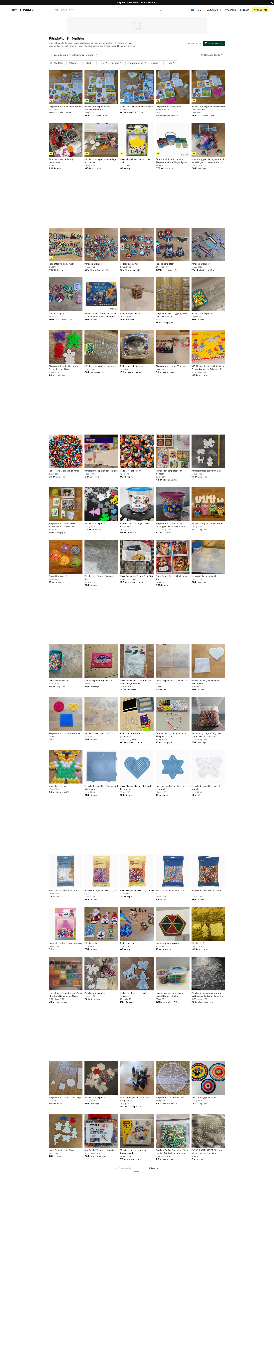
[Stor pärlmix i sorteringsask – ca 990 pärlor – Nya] (173, 714)
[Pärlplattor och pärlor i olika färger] (65, 1078)
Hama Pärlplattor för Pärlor (61, 1150)
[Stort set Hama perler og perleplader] (65, 140)
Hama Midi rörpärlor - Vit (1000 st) (65, 890)
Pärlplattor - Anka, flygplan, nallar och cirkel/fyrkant (172, 315)
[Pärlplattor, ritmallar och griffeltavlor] (137, 714)
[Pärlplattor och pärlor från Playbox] (101, 451)
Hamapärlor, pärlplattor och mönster (169, 472)
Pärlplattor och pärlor (202, 313)
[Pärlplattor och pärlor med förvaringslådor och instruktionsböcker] (101, 87)
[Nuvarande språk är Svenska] (192, 9)
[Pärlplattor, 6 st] (208, 924)
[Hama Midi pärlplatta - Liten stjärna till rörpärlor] (173, 767)
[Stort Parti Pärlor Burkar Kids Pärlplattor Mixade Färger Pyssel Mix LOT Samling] (173, 140)
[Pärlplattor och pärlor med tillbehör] (65, 87)
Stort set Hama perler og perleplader (61, 161)
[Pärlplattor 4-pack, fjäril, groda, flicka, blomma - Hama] (65, 347)
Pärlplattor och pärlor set (132, 366)
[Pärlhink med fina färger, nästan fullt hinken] (137, 504)
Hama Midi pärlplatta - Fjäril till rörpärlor (206, 787)
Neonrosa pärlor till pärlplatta (98, 680)
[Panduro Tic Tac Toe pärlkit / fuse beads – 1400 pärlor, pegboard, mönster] (173, 1131)
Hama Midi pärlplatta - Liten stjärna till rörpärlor (172, 787)
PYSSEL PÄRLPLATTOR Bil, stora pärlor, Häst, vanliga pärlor (207, 1151)
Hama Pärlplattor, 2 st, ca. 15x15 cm (171, 682)
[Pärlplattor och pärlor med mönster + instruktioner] (208, 87)
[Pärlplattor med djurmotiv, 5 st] (208, 451)
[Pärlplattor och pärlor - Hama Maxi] (101, 347)
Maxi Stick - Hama (57, 786)
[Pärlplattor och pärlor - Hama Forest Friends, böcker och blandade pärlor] (65, 504)
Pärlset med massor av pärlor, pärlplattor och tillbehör (170, 994)
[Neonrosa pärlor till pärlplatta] (101, 661)
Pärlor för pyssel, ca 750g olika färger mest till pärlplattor (206, 735)
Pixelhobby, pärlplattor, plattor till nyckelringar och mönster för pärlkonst (208, 161)
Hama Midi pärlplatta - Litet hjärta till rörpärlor (136, 787)
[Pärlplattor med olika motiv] (65, 244)
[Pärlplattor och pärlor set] (137, 347)
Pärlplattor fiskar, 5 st (59, 576)
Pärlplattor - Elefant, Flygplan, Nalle (98, 577)
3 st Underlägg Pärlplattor (204, 1097)
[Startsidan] (27, 9)
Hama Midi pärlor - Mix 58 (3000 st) (207, 892)
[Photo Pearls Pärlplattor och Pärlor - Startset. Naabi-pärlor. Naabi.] (65, 973)
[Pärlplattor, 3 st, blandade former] (65, 714)
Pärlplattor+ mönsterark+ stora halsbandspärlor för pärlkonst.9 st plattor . (208, 994)
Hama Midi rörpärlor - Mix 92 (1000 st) (100, 892)
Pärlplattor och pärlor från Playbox (101, 471)
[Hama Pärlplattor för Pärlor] (65, 1131)
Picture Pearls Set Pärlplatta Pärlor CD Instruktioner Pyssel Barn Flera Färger (101, 315)
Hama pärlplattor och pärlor (205, 576)
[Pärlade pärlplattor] (101, 244)
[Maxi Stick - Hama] (65, 767)
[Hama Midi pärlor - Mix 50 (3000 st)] (173, 871)
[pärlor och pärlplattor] (137, 294)
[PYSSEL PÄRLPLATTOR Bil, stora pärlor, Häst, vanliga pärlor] (208, 1131)
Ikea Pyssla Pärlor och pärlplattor (100, 1150)
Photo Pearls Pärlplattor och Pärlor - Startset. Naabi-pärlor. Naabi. (65, 994)
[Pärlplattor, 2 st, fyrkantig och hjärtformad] (208, 661)
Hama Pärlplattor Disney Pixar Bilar (136, 576)
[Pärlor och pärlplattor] (65, 661)
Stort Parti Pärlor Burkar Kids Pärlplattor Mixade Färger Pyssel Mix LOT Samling (171, 161)
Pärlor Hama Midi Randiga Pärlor (64, 471)
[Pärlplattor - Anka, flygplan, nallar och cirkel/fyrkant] (173, 294)
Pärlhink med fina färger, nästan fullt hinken (135, 525)
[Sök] (161, 9)
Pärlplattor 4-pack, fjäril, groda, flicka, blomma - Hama (64, 367)
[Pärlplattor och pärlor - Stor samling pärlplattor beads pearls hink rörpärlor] (173, 504)
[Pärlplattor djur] (137, 924)
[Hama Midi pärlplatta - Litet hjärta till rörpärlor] (137, 767)
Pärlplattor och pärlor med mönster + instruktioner (208, 108)
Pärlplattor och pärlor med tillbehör (65, 106)
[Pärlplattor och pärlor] (208, 294)
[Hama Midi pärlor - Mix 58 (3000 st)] (208, 871)
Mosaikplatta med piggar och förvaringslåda (134, 1151)
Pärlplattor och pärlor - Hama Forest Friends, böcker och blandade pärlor (62, 525)
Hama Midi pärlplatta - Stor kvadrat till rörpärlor (101, 787)
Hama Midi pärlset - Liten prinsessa (65, 943)
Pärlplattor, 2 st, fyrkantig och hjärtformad (206, 682)
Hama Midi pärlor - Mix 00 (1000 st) (137, 890)
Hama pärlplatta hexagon (168, 943)
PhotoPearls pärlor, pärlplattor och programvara (136, 1099)
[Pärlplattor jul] (101, 924)
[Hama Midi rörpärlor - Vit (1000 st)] (65, 871)
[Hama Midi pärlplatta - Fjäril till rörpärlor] (208, 767)
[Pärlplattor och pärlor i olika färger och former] (101, 140)
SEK (200, 10)
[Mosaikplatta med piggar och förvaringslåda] (137, 1131)
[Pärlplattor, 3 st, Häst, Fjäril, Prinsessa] (137, 973)
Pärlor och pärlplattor (59, 680)
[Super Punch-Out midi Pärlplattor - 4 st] (173, 557)
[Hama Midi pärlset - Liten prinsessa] (65, 924)
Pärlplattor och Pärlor (130, 471)
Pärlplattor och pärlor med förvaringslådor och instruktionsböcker (97, 108)
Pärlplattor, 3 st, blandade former (65, 733)
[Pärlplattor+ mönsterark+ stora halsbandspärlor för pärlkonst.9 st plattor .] (208, 973)
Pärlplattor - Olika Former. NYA (170, 1097)
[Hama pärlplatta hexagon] (173, 924)
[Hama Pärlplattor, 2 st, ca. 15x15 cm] (173, 661)
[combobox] (108, 9)
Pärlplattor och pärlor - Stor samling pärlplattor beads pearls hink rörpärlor (171, 525)
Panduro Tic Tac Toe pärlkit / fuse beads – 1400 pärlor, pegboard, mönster (172, 1152)
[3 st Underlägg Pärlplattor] (208, 1078)
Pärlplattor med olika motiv (61, 264)
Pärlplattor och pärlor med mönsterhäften (168, 108)
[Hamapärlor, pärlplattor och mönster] (173, 451)
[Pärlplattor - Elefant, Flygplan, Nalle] (101, 557)
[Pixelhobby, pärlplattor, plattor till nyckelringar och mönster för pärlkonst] (208, 140)
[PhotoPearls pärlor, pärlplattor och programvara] (137, 1078)
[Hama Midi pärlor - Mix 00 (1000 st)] (137, 871)
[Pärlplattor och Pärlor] (137, 451)
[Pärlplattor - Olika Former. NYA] (173, 1078)
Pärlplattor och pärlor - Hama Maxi (100, 366)
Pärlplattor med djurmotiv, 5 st (206, 471)
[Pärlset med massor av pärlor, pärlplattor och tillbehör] (173, 973)
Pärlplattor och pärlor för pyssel (171, 366)
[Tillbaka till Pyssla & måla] (50, 55)
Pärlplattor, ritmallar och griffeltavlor (131, 735)
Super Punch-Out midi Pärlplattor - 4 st (172, 577)
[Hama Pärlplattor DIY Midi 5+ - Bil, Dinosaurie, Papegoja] (137, 661)
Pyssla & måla (60, 55)
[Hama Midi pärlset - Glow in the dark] (137, 140)
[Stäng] (271, 2)
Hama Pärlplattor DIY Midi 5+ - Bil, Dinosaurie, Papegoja (136, 682)
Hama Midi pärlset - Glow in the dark (135, 161)
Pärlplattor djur (127, 943)
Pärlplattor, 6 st (199, 943)
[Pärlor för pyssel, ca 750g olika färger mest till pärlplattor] (208, 714)
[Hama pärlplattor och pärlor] (208, 557)
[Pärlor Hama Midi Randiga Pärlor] (65, 451)
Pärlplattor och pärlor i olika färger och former (100, 161)
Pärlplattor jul (90, 943)
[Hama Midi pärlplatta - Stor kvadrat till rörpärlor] (101, 767)
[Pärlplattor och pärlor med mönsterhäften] (173, 87)
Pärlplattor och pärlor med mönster (137, 106)
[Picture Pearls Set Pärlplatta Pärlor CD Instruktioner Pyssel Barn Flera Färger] (101, 294)
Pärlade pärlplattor (93, 264)
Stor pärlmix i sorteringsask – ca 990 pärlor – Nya (171, 735)
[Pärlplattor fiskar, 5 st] (65, 557)
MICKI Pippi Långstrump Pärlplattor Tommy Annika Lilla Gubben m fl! (208, 367)
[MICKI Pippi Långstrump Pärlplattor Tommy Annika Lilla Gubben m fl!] (208, 347)
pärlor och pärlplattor (130, 313)
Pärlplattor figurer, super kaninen (207, 523)
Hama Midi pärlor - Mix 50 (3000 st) (171, 892)
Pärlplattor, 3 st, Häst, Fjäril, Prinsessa (133, 994)
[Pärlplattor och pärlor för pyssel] (173, 347)
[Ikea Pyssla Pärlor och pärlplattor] (101, 1131)
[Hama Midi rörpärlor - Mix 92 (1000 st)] (101, 871)
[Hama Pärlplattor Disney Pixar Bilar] (137, 557)
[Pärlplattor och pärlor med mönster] (137, 87)
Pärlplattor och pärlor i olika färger (65, 1097)
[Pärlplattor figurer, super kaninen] (208, 504)
